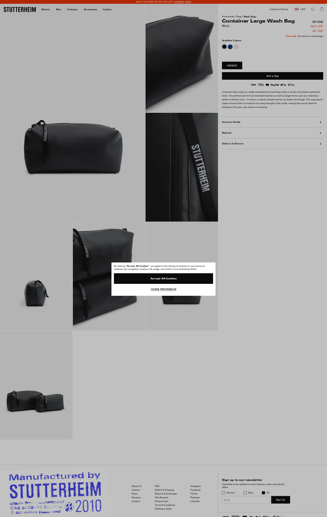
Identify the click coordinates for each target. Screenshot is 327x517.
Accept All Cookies (163, 279)
